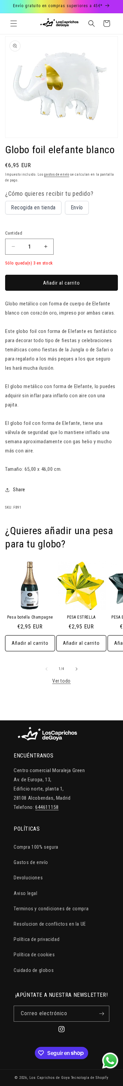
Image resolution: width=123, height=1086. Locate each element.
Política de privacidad (36, 939)
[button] (13, 23)
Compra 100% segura (36, 847)
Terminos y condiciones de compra (51, 908)
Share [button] (19, 489)
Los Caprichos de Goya (49, 1077)
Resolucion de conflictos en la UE (50, 924)
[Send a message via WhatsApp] (110, 1060)
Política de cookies (34, 954)
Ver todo (61, 681)
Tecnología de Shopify (90, 1077)
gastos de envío (56, 174)
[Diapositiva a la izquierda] (46, 668)
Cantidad (13, 233)
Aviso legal (26, 893)
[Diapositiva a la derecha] (76, 668)
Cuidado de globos (34, 970)
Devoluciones (28, 877)
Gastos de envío (31, 862)
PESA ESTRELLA (81, 617)
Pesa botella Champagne (30, 617)
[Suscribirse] (101, 1014)
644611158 (46, 807)
